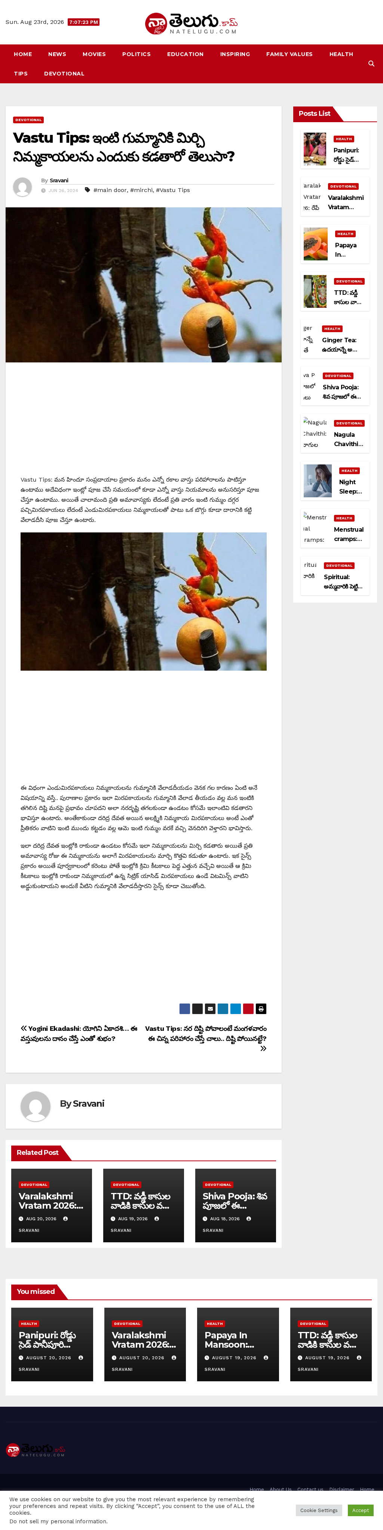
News (57, 54)
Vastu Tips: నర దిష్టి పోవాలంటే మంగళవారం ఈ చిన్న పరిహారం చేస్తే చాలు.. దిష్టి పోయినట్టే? (206, 1033)
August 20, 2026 (49, 1357)
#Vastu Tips (173, 190)
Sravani (59, 180)
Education (185, 54)
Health (341, 54)
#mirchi (141, 190)
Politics (136, 54)
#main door (110, 190)
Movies (94, 54)
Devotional (64, 73)
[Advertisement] (144, 422)
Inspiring (235, 54)
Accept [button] (360, 1510)
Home (23, 54)
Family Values (289, 54)
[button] (371, 63)
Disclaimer (341, 1489)
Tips (21, 73)
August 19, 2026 (235, 1357)
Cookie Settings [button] (319, 1510)
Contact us (310, 1489)
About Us (281, 1489)
